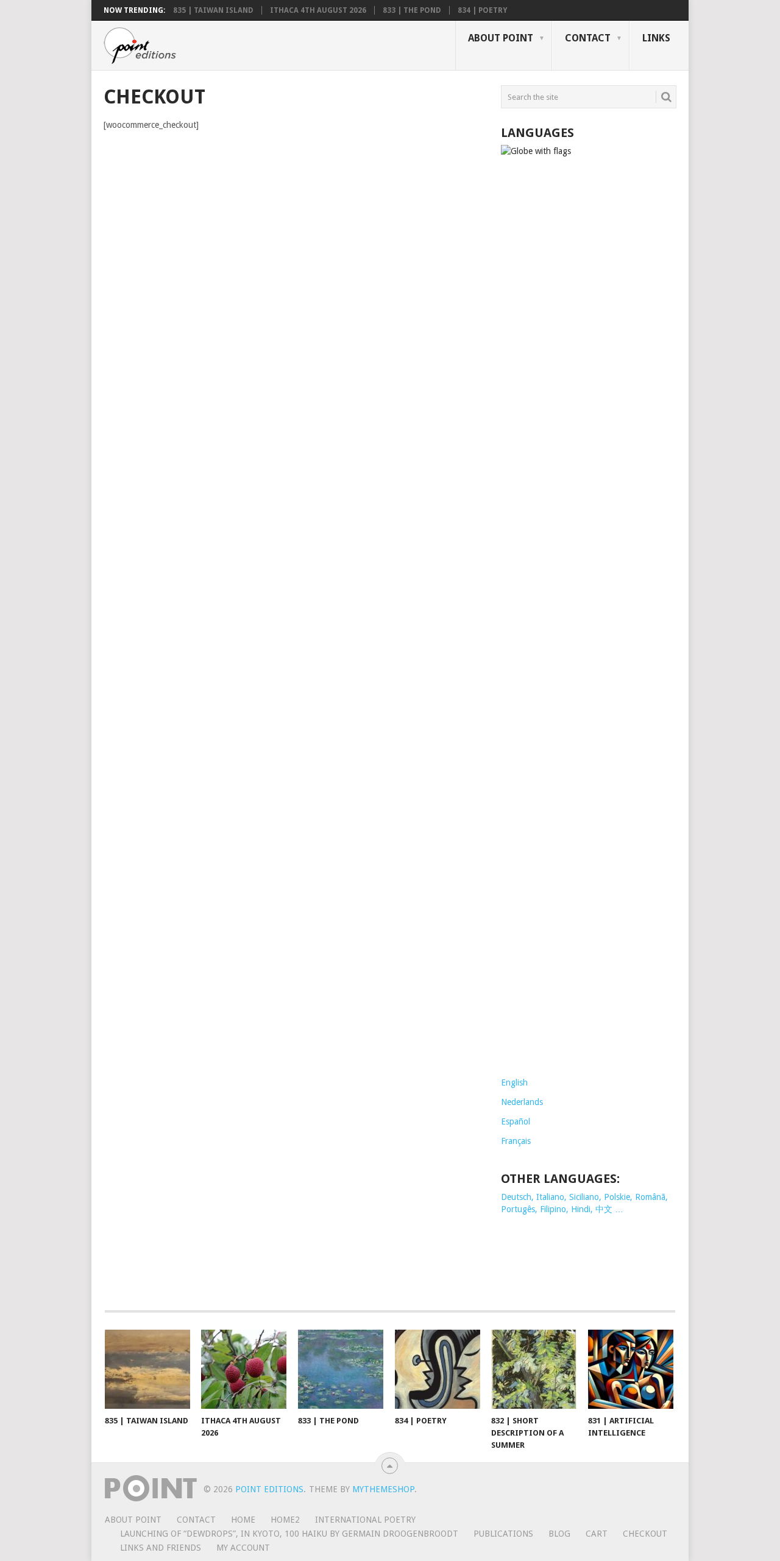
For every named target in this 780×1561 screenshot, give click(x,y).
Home (243, 1519)
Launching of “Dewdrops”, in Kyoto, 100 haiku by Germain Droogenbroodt (289, 1533)
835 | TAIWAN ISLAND (213, 10)
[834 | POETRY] (437, 1369)
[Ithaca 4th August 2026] (243, 1369)
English (514, 1082)
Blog (559, 1533)
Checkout (645, 1533)
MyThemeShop (383, 1489)
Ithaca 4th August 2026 (318, 10)
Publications (503, 1533)
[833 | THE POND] (340, 1369)
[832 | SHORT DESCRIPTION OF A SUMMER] (533, 1369)
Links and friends (160, 1547)
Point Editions (269, 1489)
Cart (597, 1533)
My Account (243, 1547)
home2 (285, 1519)
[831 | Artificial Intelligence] (630, 1369)
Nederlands (522, 1102)
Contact (588, 38)
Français (516, 1141)
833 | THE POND (412, 10)
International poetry (365, 1519)
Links (656, 38)
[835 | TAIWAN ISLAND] (147, 1369)
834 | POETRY (482, 10)
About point (500, 38)
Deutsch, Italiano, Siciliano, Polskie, (568, 1197)
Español (515, 1121)
